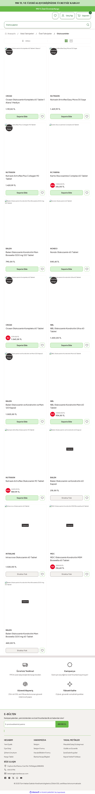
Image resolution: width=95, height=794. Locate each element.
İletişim (36, 744)
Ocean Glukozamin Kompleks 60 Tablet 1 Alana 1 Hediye (25, 101)
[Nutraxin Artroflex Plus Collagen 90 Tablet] (25, 144)
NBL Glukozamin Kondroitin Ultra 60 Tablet (67, 330)
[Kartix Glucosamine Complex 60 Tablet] (69, 144)
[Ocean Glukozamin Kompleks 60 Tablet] (25, 296)
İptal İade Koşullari (70, 753)
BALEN (9, 248)
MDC (52, 554)
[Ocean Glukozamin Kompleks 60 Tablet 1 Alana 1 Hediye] (25, 67)
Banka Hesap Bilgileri (42, 757)
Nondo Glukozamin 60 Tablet (64, 252)
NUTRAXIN (55, 96)
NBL (52, 325)
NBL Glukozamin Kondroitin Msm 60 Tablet (67, 406)
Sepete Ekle (22, 116)
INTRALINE (10, 554)
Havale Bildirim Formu (42, 753)
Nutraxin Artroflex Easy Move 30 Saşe (68, 99)
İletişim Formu (39, 748)
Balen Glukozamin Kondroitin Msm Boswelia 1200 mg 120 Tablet (22, 253)
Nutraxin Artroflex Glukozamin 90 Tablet (25, 481)
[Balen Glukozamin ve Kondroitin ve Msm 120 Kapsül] (25, 372)
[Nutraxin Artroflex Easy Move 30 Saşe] (69, 67)
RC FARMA (54, 172)
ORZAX (9, 96)
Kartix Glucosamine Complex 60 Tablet (69, 175)
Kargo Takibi (8, 757)
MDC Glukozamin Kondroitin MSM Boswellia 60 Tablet (66, 559)
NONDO (54, 248)
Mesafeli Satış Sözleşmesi (73, 744)
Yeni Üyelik (8, 744)
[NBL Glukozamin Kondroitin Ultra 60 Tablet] (69, 296)
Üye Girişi (7, 748)
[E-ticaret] (47, 792)
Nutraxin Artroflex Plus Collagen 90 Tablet (22, 177)
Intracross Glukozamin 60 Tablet (21, 557)
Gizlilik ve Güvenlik (70, 748)
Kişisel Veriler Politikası (72, 757)
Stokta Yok (67, 498)
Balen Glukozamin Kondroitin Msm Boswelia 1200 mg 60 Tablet (22, 635)
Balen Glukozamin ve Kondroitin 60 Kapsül (67, 482)
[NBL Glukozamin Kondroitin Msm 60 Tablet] (69, 372)
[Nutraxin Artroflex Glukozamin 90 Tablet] (25, 449)
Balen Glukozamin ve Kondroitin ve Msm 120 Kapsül (25, 406)
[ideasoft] (34, 792)
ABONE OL (62, 724)
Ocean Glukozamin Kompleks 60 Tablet (25, 328)
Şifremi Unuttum (10, 753)
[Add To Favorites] (42, 116)
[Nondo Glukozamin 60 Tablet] (69, 220)
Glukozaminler (63, 34)
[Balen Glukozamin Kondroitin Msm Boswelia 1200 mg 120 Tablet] (25, 220)
